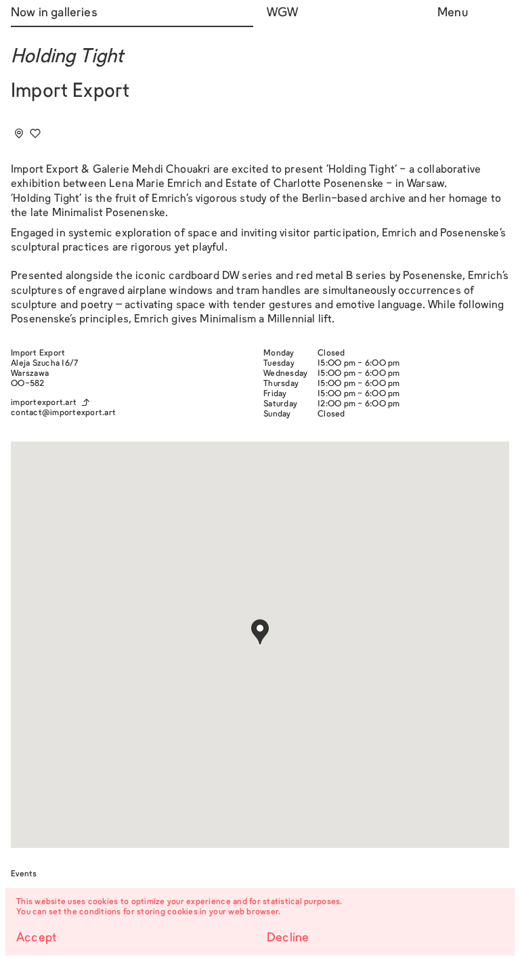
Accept (36, 938)
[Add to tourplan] (19, 133)
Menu (452, 13)
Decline (288, 938)
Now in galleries (54, 13)
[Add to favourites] (35, 133)
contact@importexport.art (63, 413)
